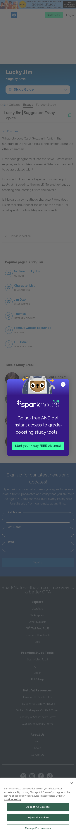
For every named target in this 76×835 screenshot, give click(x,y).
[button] (63, 384)
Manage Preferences (38, 828)
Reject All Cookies (38, 817)
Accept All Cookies (38, 806)
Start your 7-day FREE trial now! (38, 445)
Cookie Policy (12, 799)
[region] (38, 806)
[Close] (72, 783)
